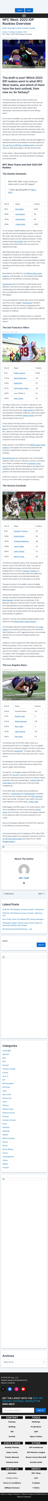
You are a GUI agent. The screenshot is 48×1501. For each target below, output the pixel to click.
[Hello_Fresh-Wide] (23, 848)
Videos (5, 1160)
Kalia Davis (18, 383)
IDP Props (6, 1087)
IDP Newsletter (8, 1083)
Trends (5, 1153)
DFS (4, 1062)
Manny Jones (19, 557)
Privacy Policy (12, 1478)
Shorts (4, 1146)
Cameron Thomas (21, 531)
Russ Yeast (19, 726)
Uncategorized (8, 1157)
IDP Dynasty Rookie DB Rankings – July (17, 929)
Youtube (5, 1168)
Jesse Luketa (19, 546)
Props (4, 1124)
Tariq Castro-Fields (21, 388)
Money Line (6, 1098)
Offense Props (7, 1109)
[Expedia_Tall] (23, 995)
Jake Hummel (20, 732)
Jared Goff (18, 751)
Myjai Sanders (19, 536)
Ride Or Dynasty (8, 1138)
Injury (4, 1091)
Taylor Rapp (6, 783)
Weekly (5, 1164)
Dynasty (5, 1065)
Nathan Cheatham (8, 1383)
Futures (5, 1073)
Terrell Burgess (29, 794)
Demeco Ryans (28, 415)
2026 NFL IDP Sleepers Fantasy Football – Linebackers (23, 909)
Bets (4, 1058)
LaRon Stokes (19, 551)
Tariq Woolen (20, 219)
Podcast (5, 1116)
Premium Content (9, 1120)
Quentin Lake (20, 716)
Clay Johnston (37, 796)
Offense (5, 1105)
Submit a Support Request (10, 1494)
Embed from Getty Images (10, 38)
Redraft (5, 1135)
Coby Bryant (20, 214)
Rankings (5, 1127)
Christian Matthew (21, 541)
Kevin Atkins (18, 398)
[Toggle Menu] (24, 16)
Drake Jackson (19, 373)
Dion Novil (19, 737)
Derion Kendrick (21, 721)
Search (5, 941)
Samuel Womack (20, 378)
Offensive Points (8, 1113)
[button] (19, 10)
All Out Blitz (6, 1051)
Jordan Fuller (35, 780)
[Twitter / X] (24, 883)
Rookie (5, 1142)
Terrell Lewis (15, 794)
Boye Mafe (19, 209)
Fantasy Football (8, 1069)
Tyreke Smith (20, 224)
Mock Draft (6, 1095)
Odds (4, 1102)
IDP (3, 1080)
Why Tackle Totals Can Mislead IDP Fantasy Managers (23, 919)
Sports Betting (7, 1149)
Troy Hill (15, 775)
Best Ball (5, 1054)
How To (5, 1076)
